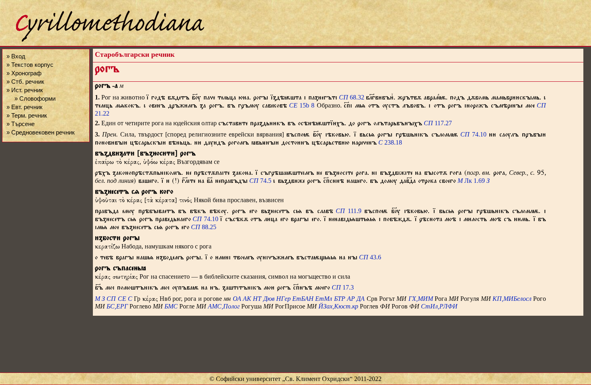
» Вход (15, 56)
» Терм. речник (26, 115)
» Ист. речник (24, 90)
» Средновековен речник (40, 132)
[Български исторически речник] (103, 40)
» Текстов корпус (29, 64)
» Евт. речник (24, 106)
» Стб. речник (25, 81)
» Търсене (20, 123)
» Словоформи (34, 98)
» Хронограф (23, 73)
